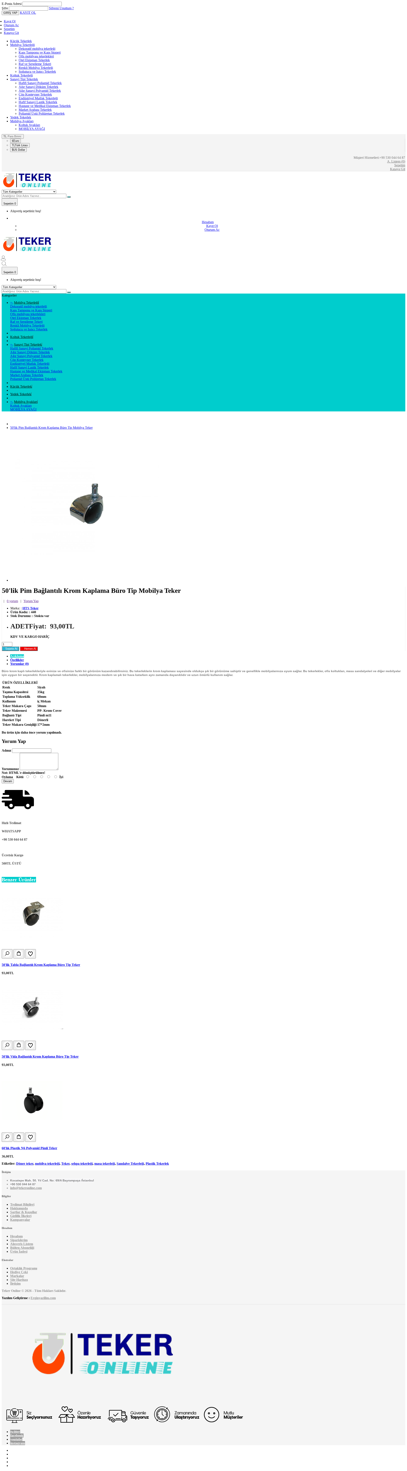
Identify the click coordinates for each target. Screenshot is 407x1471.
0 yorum (12, 601)
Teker (65, 1163)
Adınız (6, 750)
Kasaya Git (11, 33)
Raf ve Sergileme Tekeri (35, 64)
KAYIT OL (28, 12)
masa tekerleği (104, 1163)
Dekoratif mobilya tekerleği (37, 48)
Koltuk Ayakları (29, 125)
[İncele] (7, 953)
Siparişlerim (19, 1240)
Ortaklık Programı (23, 1268)
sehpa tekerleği (82, 1163)
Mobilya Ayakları (21, 121)
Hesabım (16, 1236)
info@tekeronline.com (26, 1188)
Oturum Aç (11, 25)
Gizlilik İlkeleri (20, 1216)
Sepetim (9, 29)
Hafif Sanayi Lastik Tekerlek (38, 102)
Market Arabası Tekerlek (35, 109)
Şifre (5, 8)
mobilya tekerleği (47, 1163)
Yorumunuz (10, 769)
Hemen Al (29, 648)
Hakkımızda (19, 1208)
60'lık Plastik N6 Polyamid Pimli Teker (29, 1148)
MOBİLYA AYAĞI (32, 129)
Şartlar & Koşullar (23, 1212)
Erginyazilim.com (43, 1298)
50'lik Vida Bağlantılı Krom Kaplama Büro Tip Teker (40, 1056)
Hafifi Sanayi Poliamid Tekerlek (40, 83)
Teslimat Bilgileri (22, 1204)
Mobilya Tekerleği (22, 45)
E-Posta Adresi (12, 4)
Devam (7, 781)
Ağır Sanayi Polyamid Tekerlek (40, 90)
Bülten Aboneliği (22, 1248)
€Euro (15, 140)
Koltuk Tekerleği (21, 75)
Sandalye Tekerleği (130, 1163)
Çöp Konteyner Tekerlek (35, 94)
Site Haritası (19, 1280)
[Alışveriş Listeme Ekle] (30, 953)
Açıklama (17, 656)
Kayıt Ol (9, 21)
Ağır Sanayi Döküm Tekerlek (38, 87)
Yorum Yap (31, 601)
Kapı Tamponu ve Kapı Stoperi (40, 52)
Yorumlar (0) (19, 664)
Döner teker (24, 1163)
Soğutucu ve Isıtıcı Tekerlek (37, 71)
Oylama (7, 777)
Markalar (17, 1276)
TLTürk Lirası (20, 145)
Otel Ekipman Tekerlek (34, 60)
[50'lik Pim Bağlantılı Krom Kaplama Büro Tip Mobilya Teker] (84, 580)
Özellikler (17, 660)
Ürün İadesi (18, 1251)
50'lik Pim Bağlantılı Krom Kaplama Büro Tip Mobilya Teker (51, 427)
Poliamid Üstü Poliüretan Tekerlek (42, 113)
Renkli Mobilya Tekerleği (36, 68)
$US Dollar (18, 149)
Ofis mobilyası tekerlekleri (36, 56)
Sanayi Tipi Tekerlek (24, 79)
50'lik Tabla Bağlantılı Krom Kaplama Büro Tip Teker (41, 965)
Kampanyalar (20, 1220)
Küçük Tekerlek (21, 41)
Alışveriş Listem (21, 1244)
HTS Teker (30, 608)
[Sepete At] (18, 953)
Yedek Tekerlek (20, 117)
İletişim (15, 1283)
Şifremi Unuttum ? (61, 8)
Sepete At (10, 648)
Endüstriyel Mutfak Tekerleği (38, 98)
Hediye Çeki (19, 1272)
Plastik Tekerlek (157, 1163)
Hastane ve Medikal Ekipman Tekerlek (45, 106)
